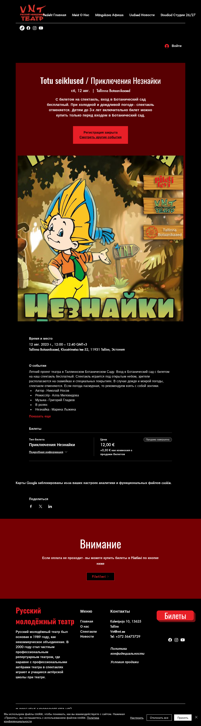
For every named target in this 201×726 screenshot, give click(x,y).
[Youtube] (40, 28)
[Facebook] (28, 28)
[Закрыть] (196, 717)
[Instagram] (34, 28)
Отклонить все (159, 718)
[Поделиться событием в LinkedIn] (50, 506)
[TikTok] (22, 28)
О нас (84, 626)
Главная (86, 621)
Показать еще (40, 416)
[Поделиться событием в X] (40, 506)
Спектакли (88, 632)
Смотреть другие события (100, 137)
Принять (182, 718)
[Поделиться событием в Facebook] (31, 506)
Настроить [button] (136, 718)
